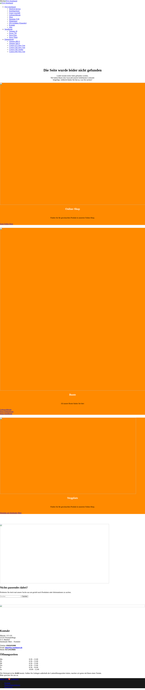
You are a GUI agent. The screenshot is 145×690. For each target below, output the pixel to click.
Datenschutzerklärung (12, 685)
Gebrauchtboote (15, 15)
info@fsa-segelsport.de (13, 648)
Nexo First (13, 35)
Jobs (10, 27)
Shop (11, 17)
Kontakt (12, 25)
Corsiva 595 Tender (16, 50)
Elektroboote (9, 39)
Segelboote (8, 29)
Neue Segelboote (6, 414)
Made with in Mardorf (9, 679)
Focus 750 (13, 33)
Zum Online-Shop (6, 224)
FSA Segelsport (10, 7)
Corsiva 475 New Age (17, 45)
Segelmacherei (14, 11)
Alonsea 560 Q (14, 43)
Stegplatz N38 (14, 19)
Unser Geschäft (14, 13)
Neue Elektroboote (6, 412)
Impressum (8, 687)
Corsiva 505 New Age (17, 47)
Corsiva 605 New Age (17, 52)
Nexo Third (13, 37)
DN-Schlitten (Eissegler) (18, 23)
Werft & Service (15, 9)
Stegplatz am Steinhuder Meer (11, 513)
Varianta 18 (13, 31)
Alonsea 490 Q (14, 41)
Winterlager (13, 21)
